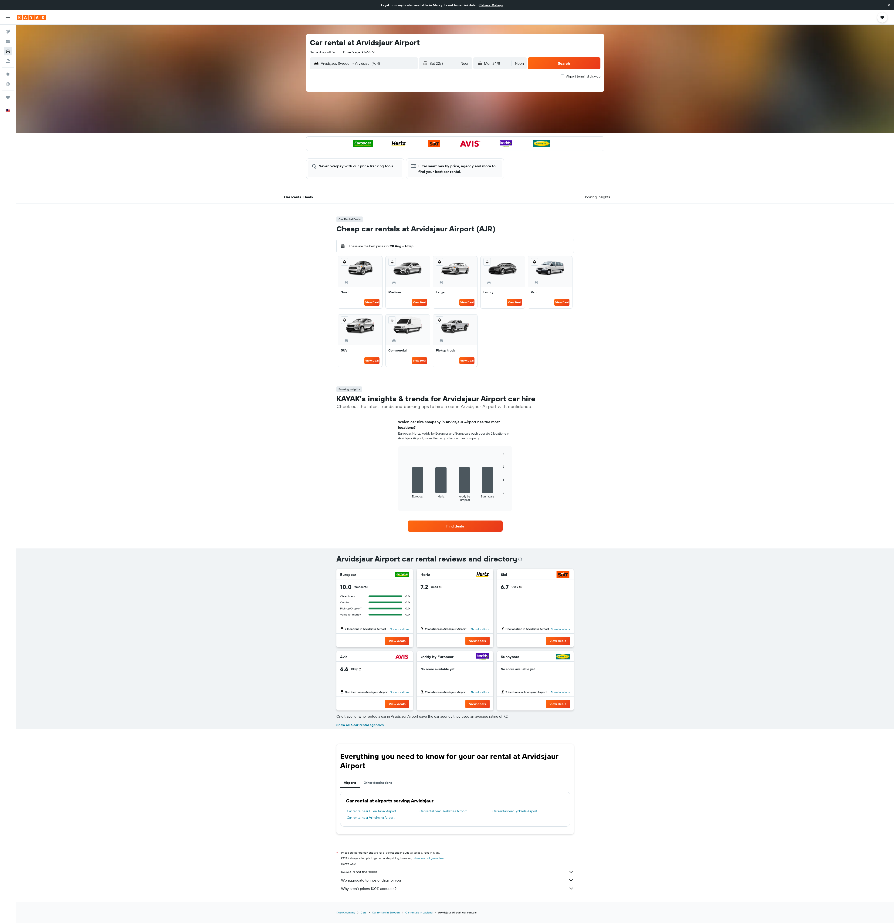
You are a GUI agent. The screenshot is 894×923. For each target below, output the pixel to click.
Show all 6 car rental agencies (360, 725)
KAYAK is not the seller (359, 871)
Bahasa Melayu (491, 5)
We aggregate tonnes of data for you (371, 880)
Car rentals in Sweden (386, 912)
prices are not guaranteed (429, 858)
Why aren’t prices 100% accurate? (368, 888)
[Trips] (8, 97)
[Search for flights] (8, 31)
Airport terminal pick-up (583, 76)
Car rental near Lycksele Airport (514, 811)
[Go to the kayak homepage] (31, 17)
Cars (363, 912)
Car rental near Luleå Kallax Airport (371, 811)
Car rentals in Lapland (419, 912)
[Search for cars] (8, 51)
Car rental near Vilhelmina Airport (371, 817)
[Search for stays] (8, 41)
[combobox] (323, 52)
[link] (455, 526)
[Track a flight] (8, 84)
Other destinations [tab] (378, 783)
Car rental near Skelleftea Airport (443, 811)
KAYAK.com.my (345, 912)
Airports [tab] (350, 783)
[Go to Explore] (8, 74)
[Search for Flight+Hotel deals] (8, 61)
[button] (889, 5)
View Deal (372, 302)
